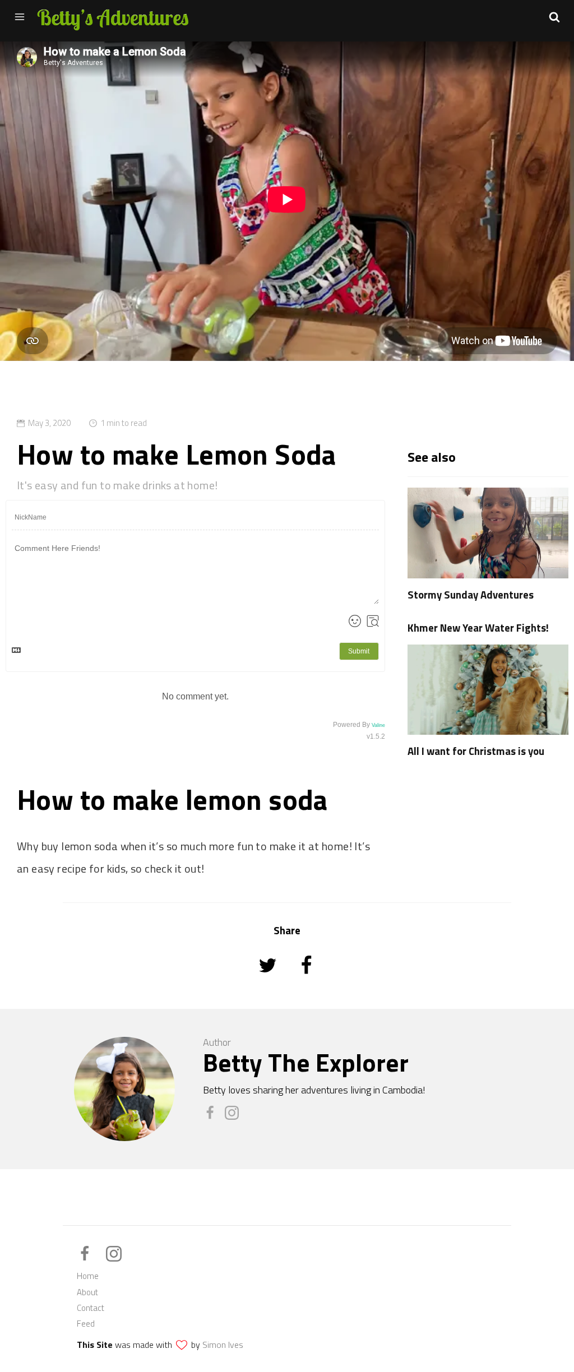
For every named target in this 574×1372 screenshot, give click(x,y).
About (87, 1292)
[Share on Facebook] (306, 980)
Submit (358, 651)
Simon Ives (222, 1344)
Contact (90, 1308)
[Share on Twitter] (268, 980)
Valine (378, 725)
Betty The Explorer (306, 1062)
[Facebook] (214, 1116)
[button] (554, 16)
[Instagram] (234, 1116)
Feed (86, 1323)
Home (88, 1276)
